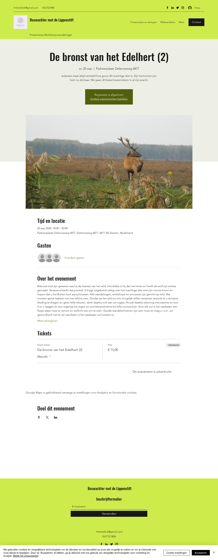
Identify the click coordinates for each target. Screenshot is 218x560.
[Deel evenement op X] (47, 417)
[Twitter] (177, 7)
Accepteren (201, 552)
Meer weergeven (47, 320)
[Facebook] (167, 7)
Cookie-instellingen (176, 552)
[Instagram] (182, 7)
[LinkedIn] (172, 7)
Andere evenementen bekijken (109, 98)
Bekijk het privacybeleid (25, 555)
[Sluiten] (214, 552)
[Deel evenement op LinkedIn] (55, 417)
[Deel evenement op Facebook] (39, 417)
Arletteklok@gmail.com (26, 7)
